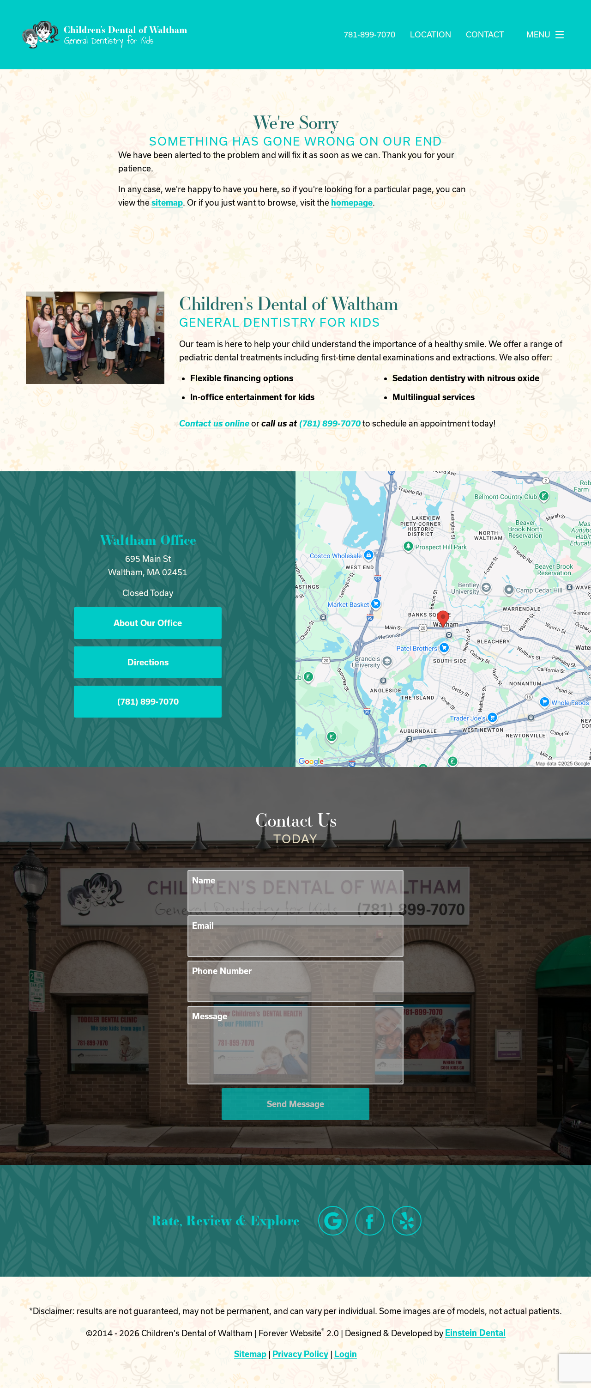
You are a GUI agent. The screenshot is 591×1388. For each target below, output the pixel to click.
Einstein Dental (475, 1332)
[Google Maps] (333, 1221)
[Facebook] (370, 1221)
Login (345, 1353)
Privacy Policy (300, 1353)
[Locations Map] (443, 618)
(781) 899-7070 (330, 423)
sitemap (167, 202)
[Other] (407, 1221)
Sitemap (250, 1353)
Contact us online (214, 423)
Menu (538, 34)
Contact (485, 34)
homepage (352, 202)
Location (430, 34)
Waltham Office (148, 539)
